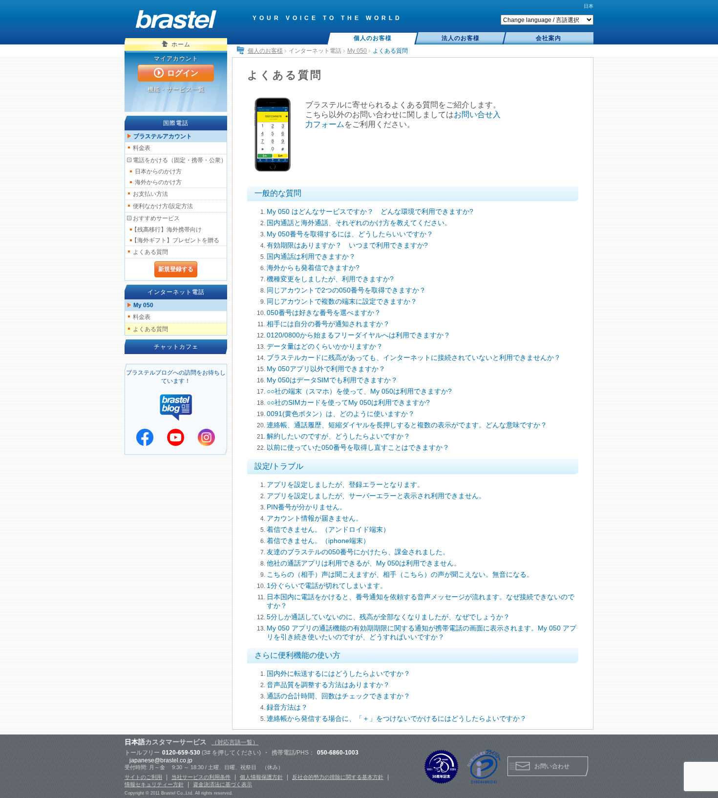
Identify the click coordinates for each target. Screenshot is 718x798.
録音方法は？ (287, 707)
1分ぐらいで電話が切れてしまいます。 (327, 585)
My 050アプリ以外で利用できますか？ (326, 369)
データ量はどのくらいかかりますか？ (325, 346)
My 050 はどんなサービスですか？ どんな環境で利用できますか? (370, 211)
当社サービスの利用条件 (201, 777)
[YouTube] (175, 437)
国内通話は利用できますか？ (311, 256)
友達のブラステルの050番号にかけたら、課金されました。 (358, 552)
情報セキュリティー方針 (154, 784)
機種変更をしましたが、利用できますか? (330, 279)
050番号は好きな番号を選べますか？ (324, 312)
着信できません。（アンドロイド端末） (328, 529)
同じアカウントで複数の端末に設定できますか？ (342, 301)
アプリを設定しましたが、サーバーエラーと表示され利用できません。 (376, 496)
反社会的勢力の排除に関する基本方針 (337, 777)
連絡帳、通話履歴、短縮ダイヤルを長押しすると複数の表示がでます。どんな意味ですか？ (407, 425)
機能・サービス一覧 (176, 89)
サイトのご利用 (143, 777)
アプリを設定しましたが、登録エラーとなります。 (345, 484)
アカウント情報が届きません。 (314, 518)
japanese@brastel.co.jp (160, 760)
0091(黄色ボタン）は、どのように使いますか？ (341, 414)
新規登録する (175, 269)
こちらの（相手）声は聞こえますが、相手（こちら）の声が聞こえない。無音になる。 (400, 574)
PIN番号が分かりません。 (306, 507)
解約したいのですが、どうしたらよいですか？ (338, 436)
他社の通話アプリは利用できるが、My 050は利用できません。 (364, 563)
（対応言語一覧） (234, 742)
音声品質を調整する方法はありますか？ (328, 685)
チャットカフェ (176, 346)
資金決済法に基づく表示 (222, 784)
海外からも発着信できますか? (313, 268)
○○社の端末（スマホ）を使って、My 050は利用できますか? (359, 391)
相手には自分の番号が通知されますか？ (328, 324)
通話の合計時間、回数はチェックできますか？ (338, 696)
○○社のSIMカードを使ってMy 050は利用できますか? (348, 402)
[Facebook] (144, 437)
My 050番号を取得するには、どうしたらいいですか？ (350, 234)
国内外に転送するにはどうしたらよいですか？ (338, 673)
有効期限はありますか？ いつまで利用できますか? (347, 245)
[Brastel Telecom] (175, 19)
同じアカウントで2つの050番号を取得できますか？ (346, 290)
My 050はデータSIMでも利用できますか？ (332, 380)
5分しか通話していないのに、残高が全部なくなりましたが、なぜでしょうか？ (388, 617)
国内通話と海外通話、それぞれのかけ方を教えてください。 (359, 223)
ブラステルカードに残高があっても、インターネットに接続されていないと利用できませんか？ (414, 357)
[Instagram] (206, 437)
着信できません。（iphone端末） (318, 541)
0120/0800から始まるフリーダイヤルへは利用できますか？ (358, 335)
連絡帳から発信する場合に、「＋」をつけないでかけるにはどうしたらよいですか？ (397, 718)
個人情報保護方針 (261, 777)
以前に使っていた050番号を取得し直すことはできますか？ (358, 447)
